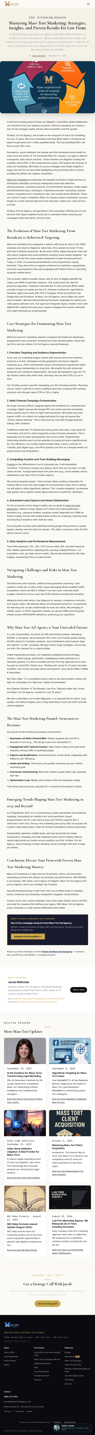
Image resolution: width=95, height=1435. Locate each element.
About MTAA (9, 1352)
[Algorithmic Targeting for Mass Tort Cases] (70, 1051)
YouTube (7, 1411)
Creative (11, 464)
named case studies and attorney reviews (37, 1002)
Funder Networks (41, 1376)
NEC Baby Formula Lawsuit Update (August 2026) (22, 1226)
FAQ (36, 1367)
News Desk (72, 1356)
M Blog (32, 17)
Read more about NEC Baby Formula (22, 1250)
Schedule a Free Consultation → (27, 936)
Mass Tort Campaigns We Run (47, 1359)
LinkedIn (29, 1411)
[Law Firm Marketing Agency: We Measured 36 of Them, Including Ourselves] (70, 1198)
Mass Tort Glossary (73, 1360)
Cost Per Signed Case (74, 1376)
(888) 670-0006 (11, 1396)
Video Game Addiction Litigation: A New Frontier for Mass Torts (23, 1151)
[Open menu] (88, 4)
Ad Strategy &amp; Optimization (51, 17)
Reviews (37, 1380)
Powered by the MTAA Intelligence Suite (34, 1422)
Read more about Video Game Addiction (23, 1178)
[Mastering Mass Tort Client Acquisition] (70, 1123)
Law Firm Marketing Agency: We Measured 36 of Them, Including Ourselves (70, 1223)
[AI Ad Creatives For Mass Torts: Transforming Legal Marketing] (25, 1051)
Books (6, 1365)
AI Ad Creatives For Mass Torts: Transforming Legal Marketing (24, 1074)
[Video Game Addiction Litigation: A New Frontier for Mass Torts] (25, 1123)
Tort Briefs (69, 1380)
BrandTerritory (70, 1422)
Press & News (10, 1360)
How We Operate (41, 1371)
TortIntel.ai (57, 1422)
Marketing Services (42, 1363)
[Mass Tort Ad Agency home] (11, 4)
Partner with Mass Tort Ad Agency (56, 951)
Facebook (20, 1411)
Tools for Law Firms (73, 1365)
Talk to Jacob (78, 990)
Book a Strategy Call (47, 1303)
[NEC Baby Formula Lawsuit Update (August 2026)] (25, 1198)
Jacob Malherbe (39, 56)
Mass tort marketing (17, 179)
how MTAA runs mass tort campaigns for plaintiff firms (37, 998)
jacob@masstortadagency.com (17, 1402)
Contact (68, 1384)
